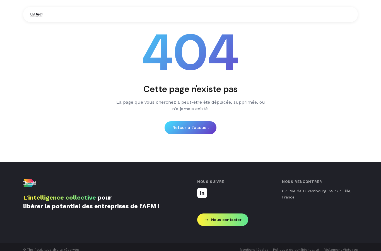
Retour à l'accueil (190, 127)
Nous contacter (226, 219)
